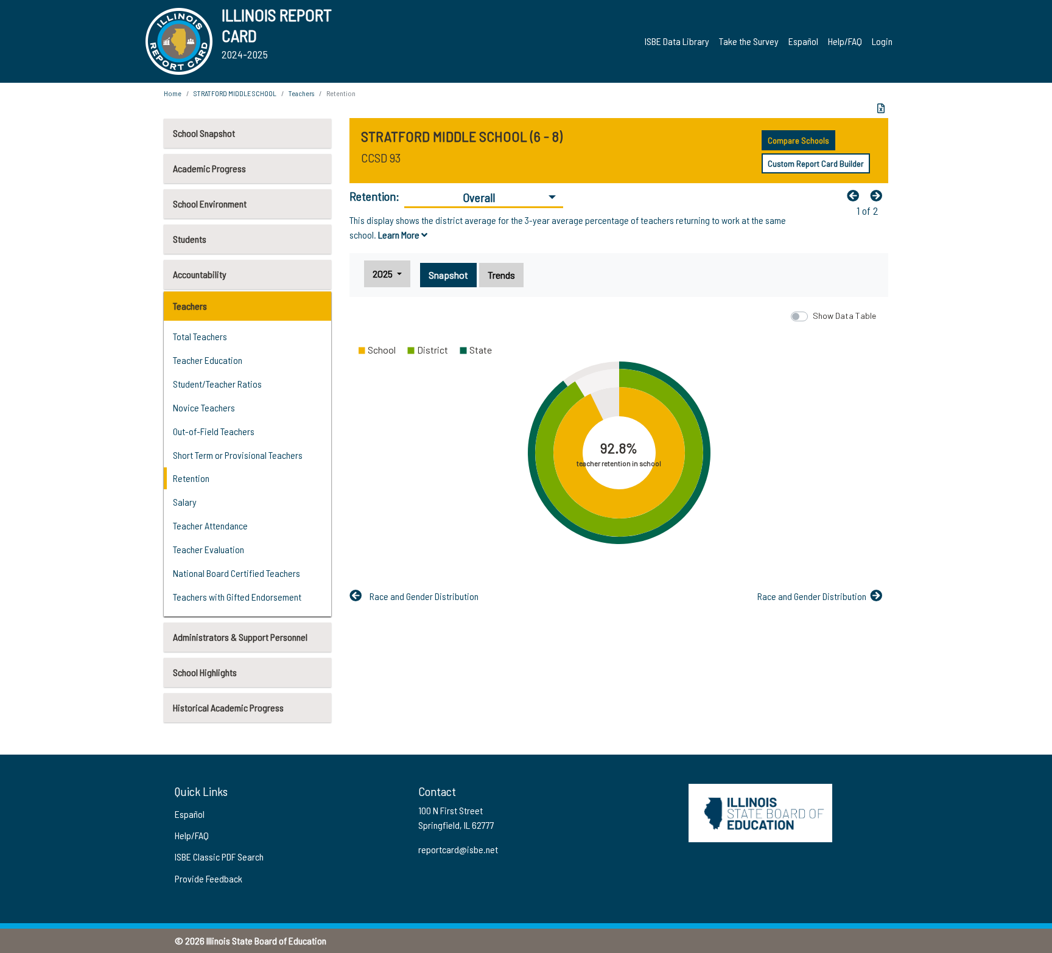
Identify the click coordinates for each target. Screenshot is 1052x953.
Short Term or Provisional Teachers (238, 455)
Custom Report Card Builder (816, 163)
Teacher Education (207, 360)
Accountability (199, 274)
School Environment (210, 203)
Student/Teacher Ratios (217, 383)
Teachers (190, 306)
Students (189, 239)
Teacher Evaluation (208, 549)
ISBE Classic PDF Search (219, 856)
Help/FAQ (845, 41)
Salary (185, 502)
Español (803, 41)
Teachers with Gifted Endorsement (237, 596)
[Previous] (856, 195)
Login (882, 41)
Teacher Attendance (210, 525)
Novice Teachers (204, 407)
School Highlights (205, 672)
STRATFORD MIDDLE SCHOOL (235, 93)
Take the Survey (749, 41)
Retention (191, 478)
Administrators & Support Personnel (240, 637)
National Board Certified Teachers (236, 573)
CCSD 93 (381, 157)
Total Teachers (200, 336)
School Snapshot (204, 133)
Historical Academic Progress (228, 707)
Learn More (399, 234)
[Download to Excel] (881, 108)
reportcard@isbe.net (458, 849)
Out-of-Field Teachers (213, 431)
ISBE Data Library (677, 41)
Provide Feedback (208, 878)
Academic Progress (209, 168)
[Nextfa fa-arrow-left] (879, 195)
